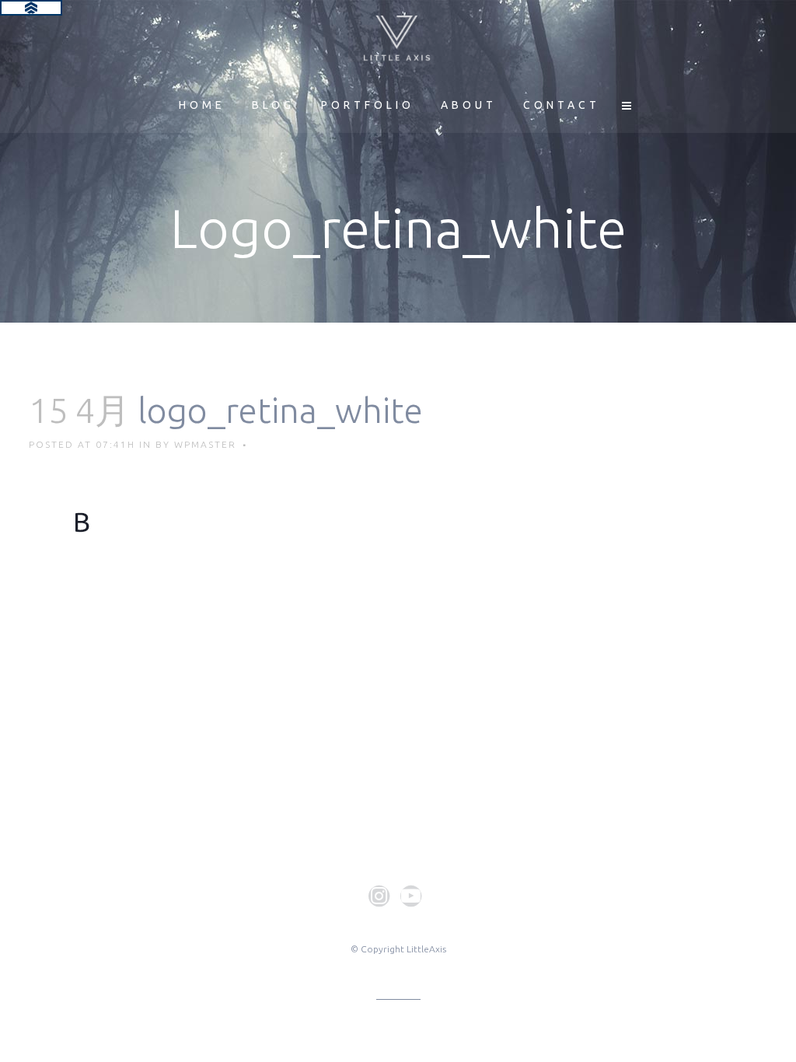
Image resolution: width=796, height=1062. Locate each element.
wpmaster (205, 444)
